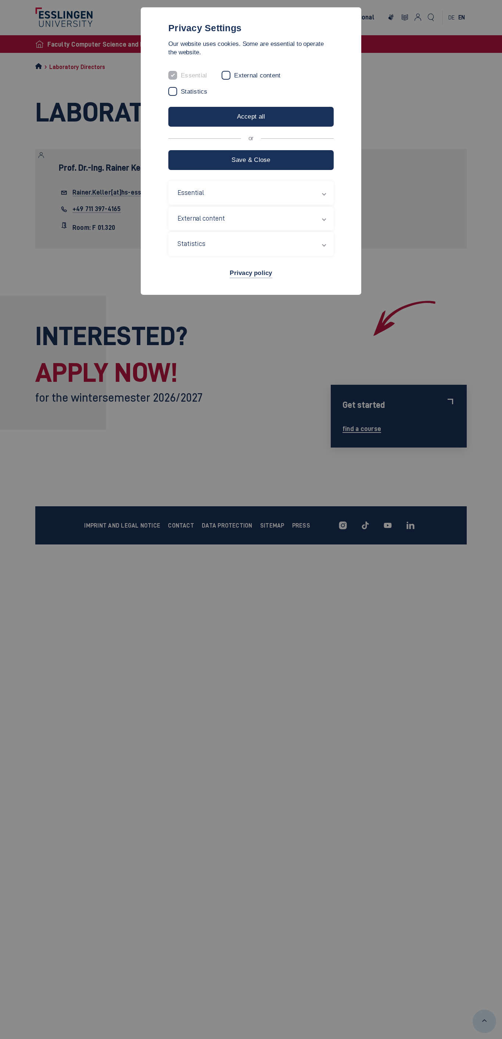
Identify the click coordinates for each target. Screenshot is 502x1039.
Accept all (251, 116)
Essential (194, 75)
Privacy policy (251, 272)
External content (257, 75)
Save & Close (251, 159)
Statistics (194, 91)
